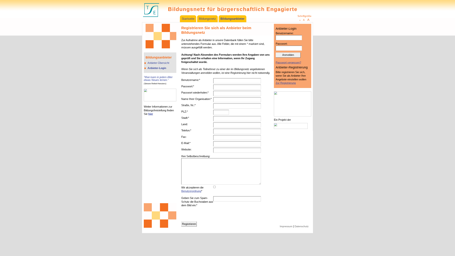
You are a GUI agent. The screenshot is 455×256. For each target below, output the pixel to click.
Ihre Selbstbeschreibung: (195, 156)
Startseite (188, 18)
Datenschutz (302, 226)
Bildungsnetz (207, 18)
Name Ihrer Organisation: (196, 98)
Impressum (286, 226)
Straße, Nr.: (188, 105)
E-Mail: (186, 143)
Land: (184, 124)
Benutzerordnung (191, 191)
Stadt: (185, 117)
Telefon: (186, 130)
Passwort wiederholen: (195, 92)
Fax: (183, 136)
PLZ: (184, 111)
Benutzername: (190, 79)
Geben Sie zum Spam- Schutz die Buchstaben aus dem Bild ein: (197, 201)
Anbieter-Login (157, 68)
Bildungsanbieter (232, 18)
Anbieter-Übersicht (158, 62)
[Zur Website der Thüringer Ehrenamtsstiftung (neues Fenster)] (151, 20)
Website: (186, 149)
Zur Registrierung (286, 82)
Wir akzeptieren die (192, 189)
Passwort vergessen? (288, 62)
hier (150, 113)
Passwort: (187, 86)
